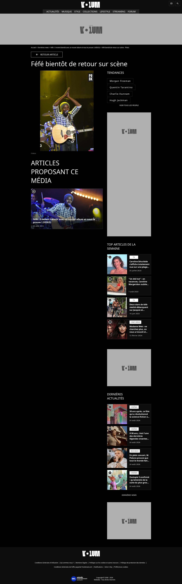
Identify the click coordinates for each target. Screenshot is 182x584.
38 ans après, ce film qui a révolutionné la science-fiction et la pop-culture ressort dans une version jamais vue (139, 418)
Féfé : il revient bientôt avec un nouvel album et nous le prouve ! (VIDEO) (75, 47)
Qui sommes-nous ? (67, 563)
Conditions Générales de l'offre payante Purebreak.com (73, 567)
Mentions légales (81, 563)
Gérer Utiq (108, 567)
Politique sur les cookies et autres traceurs (104, 563)
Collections (90, 11)
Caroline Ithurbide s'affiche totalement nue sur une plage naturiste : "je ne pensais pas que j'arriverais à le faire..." (139, 269)
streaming (119, 11)
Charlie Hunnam (120, 93)
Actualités (52, 11)
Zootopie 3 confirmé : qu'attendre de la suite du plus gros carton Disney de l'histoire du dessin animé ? (139, 484)
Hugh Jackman (119, 100)
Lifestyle (105, 11)
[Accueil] (91, 5)
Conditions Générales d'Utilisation (46, 563)
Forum (132, 11)
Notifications (98, 567)
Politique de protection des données (133, 563)
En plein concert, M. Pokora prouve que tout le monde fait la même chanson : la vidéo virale (139, 460)
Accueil (33, 47)
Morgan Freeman (120, 80)
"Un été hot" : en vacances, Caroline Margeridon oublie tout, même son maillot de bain (138, 284)
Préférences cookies (121, 567)
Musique (67, 11)
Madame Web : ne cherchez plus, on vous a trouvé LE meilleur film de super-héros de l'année (138, 333)
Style (77, 11)
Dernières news (43, 47)
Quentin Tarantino (121, 87)
